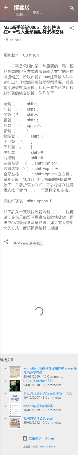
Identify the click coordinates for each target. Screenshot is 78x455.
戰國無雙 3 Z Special (38, 418)
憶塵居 (21, 7)
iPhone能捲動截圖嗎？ (39, 406)
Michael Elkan (47, 446)
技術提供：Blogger (42, 438)
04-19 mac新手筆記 (28, 243)
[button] (72, 28)
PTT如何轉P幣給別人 (38, 381)
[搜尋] (72, 8)
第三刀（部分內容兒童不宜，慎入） (49, 393)
